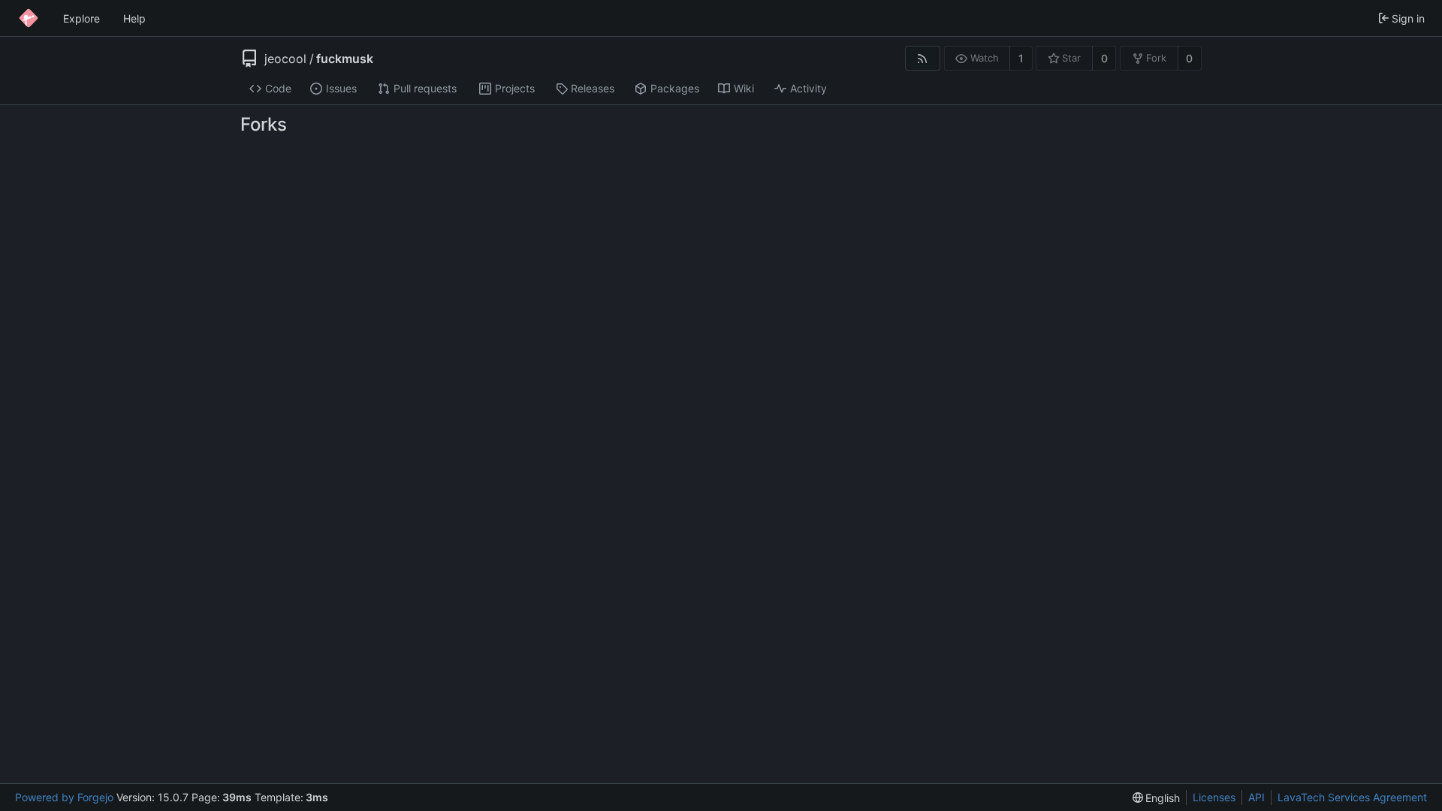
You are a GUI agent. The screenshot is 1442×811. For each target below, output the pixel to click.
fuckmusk (344, 58)
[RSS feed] (922, 58)
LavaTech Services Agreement (1352, 797)
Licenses (1214, 797)
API (1256, 797)
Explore (81, 18)
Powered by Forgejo (64, 797)
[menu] (1157, 797)
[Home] (29, 18)
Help (134, 18)
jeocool (285, 58)
